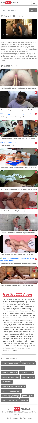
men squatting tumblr (10, 363)
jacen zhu (5, 368)
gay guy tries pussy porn (11, 391)
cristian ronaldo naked (10, 377)
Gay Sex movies (12, 418)
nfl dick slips (6, 382)
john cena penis (28, 377)
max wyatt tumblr (26, 372)
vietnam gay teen (28, 363)
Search (33, 10)
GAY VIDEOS (9, 2)
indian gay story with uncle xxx (13, 386)
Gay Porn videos (26, 418)
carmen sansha (18, 368)
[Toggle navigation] (34, 3)
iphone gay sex (27, 396)
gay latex (24, 400)
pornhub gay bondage (10, 396)
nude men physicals (9, 372)
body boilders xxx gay (10, 400)
